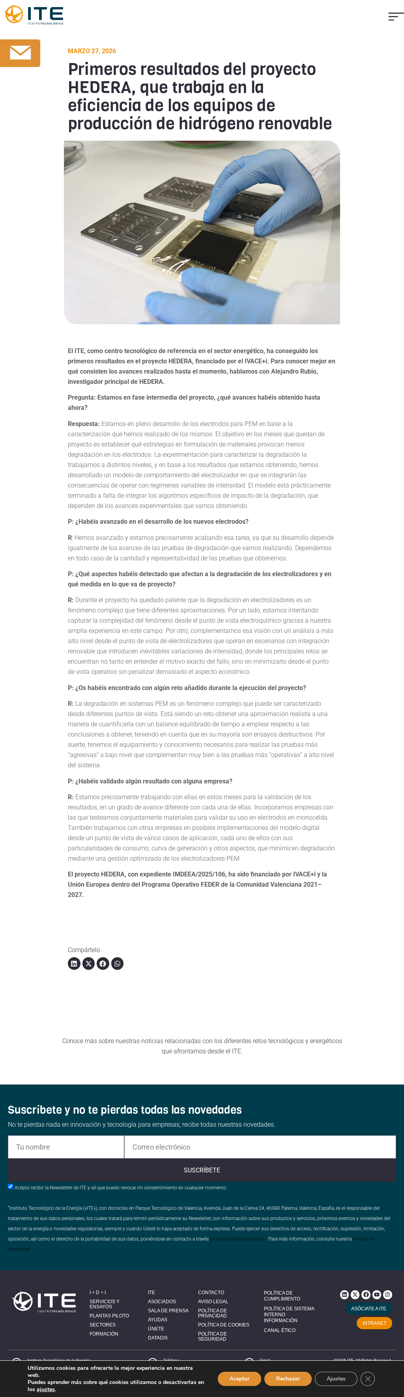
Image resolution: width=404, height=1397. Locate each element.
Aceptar (239, 1378)
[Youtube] (376, 1294)
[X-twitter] (355, 1294)
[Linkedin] (344, 1294)
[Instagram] (387, 1294)
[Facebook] (365, 1294)
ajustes (46, 1389)
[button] (396, 16)
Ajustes (336, 1378)
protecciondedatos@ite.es (237, 1239)
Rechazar (288, 1378)
